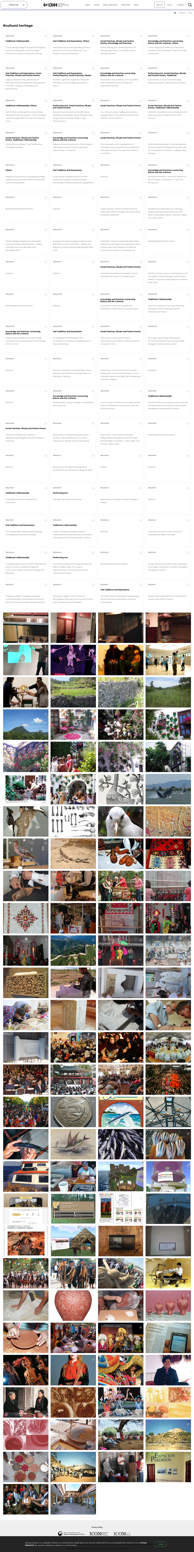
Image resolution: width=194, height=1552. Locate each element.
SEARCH (190, 5)
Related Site (13, 5)
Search (182, 13)
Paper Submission (110, 5)
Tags (190, 13)
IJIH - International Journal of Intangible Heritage (56, 5)
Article (96, 5)
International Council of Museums (102, 1533)
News (136, 5)
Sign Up (159, 5)
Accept (160, 1544)
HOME (175, 13)
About (87, 5)
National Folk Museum (74, 1533)
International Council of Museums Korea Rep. (125, 1533)
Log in (169, 5)
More (45, 36)
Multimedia (125, 5)
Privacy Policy (97, 1527)
